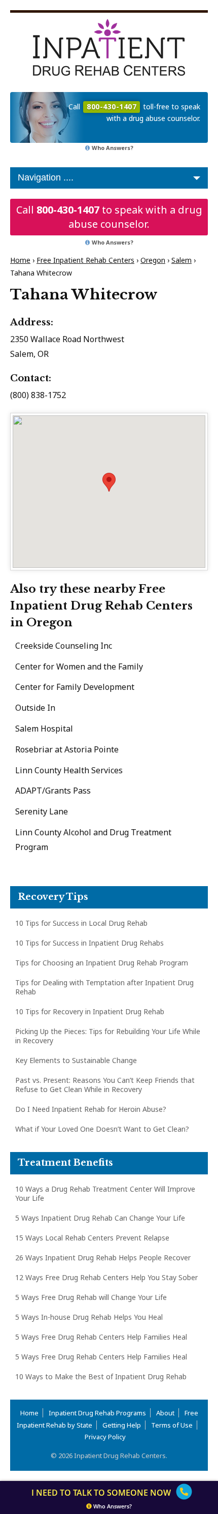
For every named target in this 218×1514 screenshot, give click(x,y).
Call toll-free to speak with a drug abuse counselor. (134, 112)
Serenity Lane (41, 811)
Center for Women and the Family (79, 666)
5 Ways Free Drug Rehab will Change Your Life (91, 1297)
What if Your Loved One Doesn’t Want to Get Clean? (102, 1129)
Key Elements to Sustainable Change (76, 1060)
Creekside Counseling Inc (63, 645)
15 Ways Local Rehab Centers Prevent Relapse (92, 1238)
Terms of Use (172, 1425)
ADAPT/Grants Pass (53, 790)
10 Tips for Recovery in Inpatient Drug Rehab (89, 1011)
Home (20, 260)
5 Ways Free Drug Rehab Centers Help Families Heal (101, 1337)
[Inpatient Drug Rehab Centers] (109, 47)
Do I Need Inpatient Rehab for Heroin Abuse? (90, 1109)
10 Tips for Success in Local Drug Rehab (81, 923)
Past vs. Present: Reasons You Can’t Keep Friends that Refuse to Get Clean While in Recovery (105, 1084)
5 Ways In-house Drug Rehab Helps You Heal (89, 1317)
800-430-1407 (68, 210)
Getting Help (121, 1425)
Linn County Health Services (69, 770)
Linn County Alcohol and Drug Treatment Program (93, 840)
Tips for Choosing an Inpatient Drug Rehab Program (101, 962)
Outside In (35, 707)
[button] (109, 482)
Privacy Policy (105, 1436)
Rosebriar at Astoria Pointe (67, 749)
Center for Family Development (74, 686)
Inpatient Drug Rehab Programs (97, 1412)
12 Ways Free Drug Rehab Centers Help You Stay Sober (106, 1277)
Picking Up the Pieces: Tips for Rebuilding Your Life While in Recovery (107, 1035)
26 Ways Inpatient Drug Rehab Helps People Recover (103, 1257)
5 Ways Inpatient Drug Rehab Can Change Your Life (100, 1218)
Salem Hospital (44, 728)
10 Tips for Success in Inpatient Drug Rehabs (89, 943)
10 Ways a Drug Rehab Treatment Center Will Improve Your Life (105, 1193)
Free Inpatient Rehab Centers (85, 260)
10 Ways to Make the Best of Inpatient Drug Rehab (101, 1376)
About (165, 1412)
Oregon (152, 260)
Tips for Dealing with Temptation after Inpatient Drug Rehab (104, 987)
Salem (181, 260)
